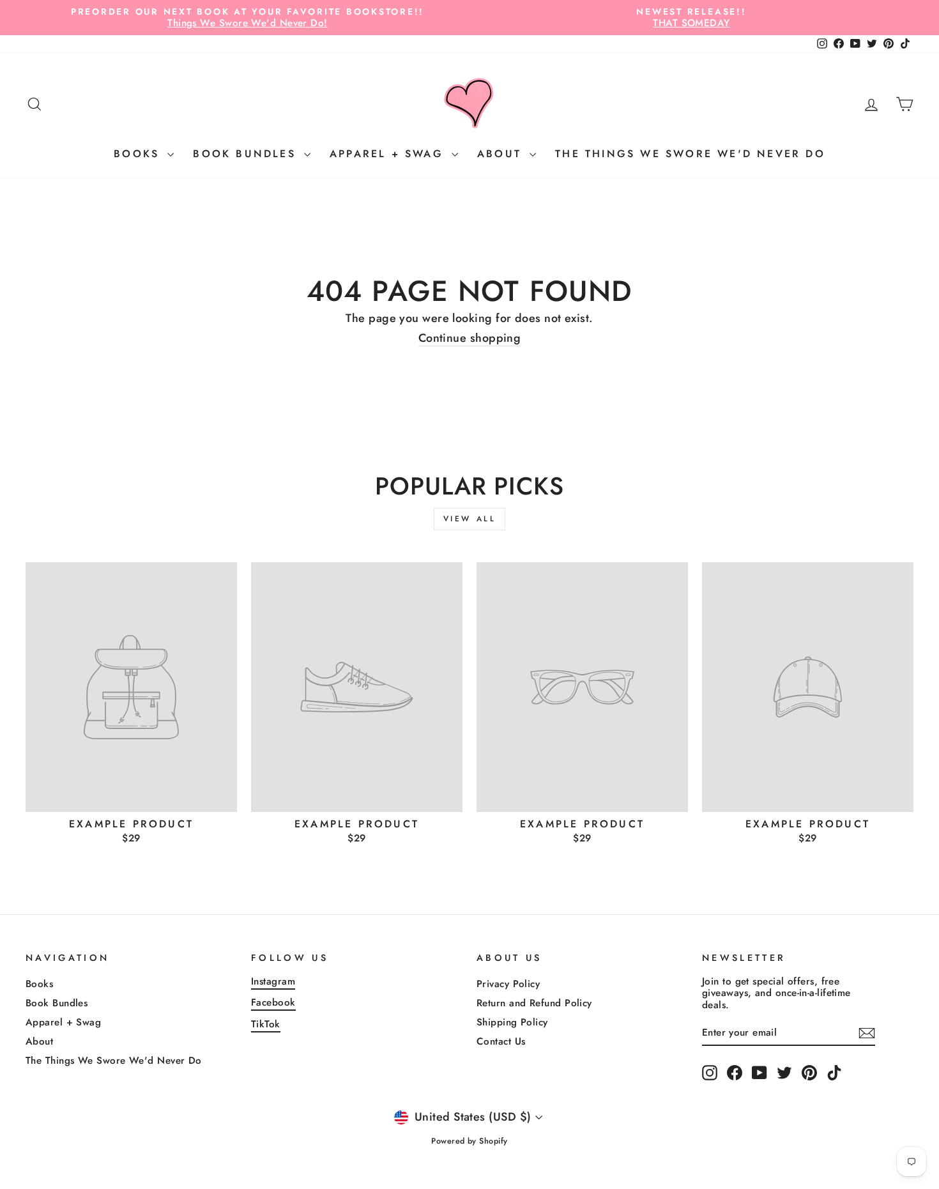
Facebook (273, 1002)
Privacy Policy (508, 984)
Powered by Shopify (469, 1141)
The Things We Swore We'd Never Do (690, 153)
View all (469, 519)
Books (139, 153)
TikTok (265, 1024)
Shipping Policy (512, 1022)
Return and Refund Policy (534, 1003)
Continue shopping (469, 339)
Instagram (273, 981)
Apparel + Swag (389, 153)
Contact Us (501, 1041)
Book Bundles (247, 153)
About (501, 153)
